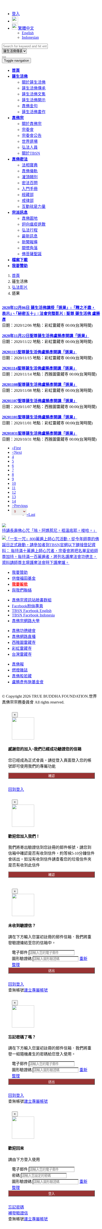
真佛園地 (30, 218)
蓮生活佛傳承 (34, 88)
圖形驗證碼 (22, 959)
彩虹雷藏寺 (22, 648)
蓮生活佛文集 (34, 94)
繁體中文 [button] (26, 28)
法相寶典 (30, 165)
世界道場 (30, 141)
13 (14, 497)
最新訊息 (30, 236)
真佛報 (18, 664)
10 (14, 483)
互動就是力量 (34, 206)
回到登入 (16, 789)
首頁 (16, 275)
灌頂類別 (30, 177)
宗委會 (28, 129)
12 (14, 492)
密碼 (16, 1175)
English (28, 33)
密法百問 (30, 183)
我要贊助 (20, 572)
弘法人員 (30, 147)
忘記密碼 (16, 1207)
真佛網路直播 (24, 636)
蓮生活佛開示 (34, 100)
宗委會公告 (32, 135)
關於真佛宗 (32, 124)
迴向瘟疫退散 (34, 224)
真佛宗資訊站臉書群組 (31, 600)
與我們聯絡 (22, 590)
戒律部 (28, 201)
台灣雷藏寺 (22, 654)
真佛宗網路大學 (26, 621)
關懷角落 (30, 248)
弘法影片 (20, 287)
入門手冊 (30, 189)
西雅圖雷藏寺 (24, 642)
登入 (16, 14)
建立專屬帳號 (36, 990)
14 (14, 501)
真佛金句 (30, 106)
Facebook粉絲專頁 (27, 606)
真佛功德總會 (24, 631)
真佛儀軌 (30, 171)
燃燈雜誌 (20, 670)
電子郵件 (20, 952)
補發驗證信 (18, 1213)
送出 (51, 971)
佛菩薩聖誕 (32, 254)
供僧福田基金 (24, 578)
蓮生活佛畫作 (34, 112)
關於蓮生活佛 (34, 82)
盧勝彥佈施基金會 (28, 682)
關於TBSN (31, 153)
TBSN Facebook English (31, 611)
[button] (20, 76)
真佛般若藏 (22, 676)
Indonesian (30, 37)
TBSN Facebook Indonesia (33, 615)
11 (14, 488)
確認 (51, 776)
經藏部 (28, 195)
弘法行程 (30, 230)
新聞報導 (30, 242)
